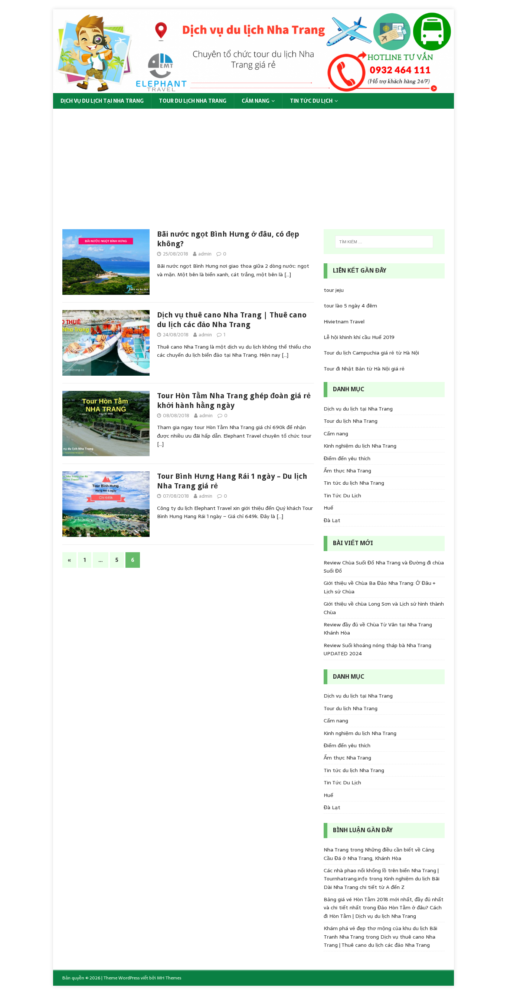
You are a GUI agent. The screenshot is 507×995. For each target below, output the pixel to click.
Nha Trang (336, 850)
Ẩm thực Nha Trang (347, 471)
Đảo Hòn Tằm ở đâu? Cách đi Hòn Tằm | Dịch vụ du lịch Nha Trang (383, 911)
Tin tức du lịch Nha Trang (354, 483)
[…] (287, 274)
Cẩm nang (255, 101)
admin (205, 254)
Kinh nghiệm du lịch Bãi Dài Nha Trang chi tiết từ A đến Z (381, 882)
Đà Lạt (332, 520)
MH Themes (169, 978)
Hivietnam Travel (344, 321)
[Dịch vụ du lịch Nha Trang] (253, 89)
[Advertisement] (253, 164)
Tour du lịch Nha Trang (192, 101)
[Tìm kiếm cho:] (384, 241)
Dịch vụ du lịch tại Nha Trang (102, 101)
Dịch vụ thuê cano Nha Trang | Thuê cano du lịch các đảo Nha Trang (379, 941)
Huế (328, 508)
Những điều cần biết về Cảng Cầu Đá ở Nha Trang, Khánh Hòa (379, 854)
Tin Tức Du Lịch (311, 101)
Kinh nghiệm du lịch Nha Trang (360, 446)
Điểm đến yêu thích (347, 458)
